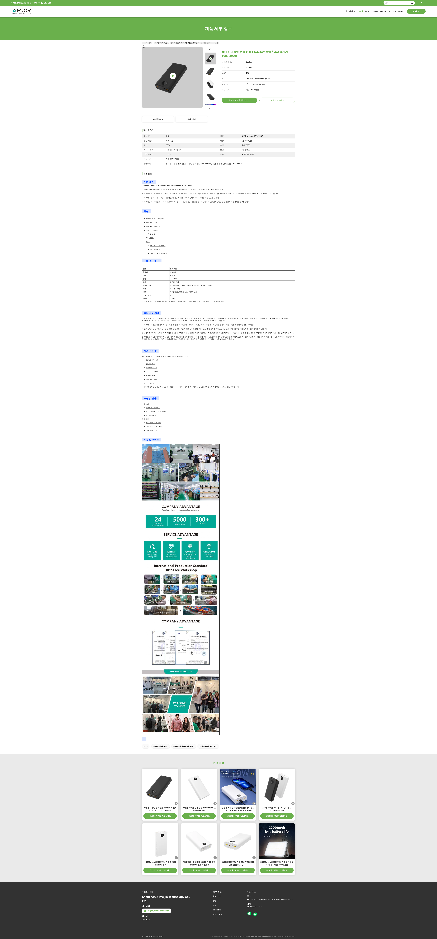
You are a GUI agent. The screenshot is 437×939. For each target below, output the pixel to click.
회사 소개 (353, 11)
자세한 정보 (158, 119)
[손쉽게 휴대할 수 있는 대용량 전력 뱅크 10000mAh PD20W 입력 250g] (238, 787)
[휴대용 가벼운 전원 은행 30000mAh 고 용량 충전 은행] (199, 787)
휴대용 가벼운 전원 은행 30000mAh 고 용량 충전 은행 (199, 809)
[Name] (412, 3)
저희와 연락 (397, 11)
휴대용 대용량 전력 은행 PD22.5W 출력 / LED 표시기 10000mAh (160, 809)
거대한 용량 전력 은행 (208, 746)
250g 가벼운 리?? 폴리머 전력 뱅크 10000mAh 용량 (276, 809)
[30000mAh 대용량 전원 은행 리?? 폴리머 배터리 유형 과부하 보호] (277, 841)
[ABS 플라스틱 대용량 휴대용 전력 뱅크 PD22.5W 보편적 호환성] (199, 841)
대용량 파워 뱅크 (161, 43)
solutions (378, 11)
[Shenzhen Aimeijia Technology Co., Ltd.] (23, 11)
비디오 (387, 11)
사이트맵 (160, 936)
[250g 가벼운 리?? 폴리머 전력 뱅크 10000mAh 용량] (277, 787)
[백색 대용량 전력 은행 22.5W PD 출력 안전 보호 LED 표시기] (238, 841)
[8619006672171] (249, 913)
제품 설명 (191, 119)
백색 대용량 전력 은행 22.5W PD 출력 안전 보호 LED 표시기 (238, 863)
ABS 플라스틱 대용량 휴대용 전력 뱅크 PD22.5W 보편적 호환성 (199, 863)
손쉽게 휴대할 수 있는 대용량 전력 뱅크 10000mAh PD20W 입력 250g (238, 809)
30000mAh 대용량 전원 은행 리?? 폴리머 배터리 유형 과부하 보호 (276, 863)
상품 (361, 11)
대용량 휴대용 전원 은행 (183, 746)
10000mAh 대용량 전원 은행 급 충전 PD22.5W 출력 (160, 863)
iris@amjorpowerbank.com (158, 911)
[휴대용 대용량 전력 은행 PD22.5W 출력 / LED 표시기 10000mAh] (172, 77)
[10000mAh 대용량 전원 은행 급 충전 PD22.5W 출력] (160, 841)
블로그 (368, 11)
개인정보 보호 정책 (149, 936)
